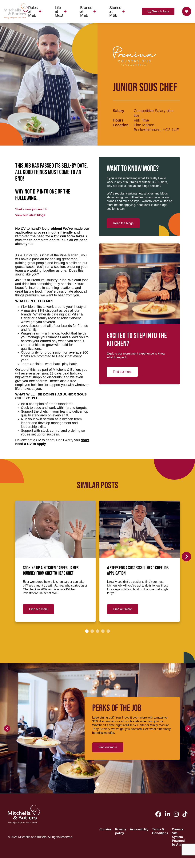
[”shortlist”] (186, 11)
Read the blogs (123, 223)
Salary (118, 111)
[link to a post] (55, 529)
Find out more (122, 371)
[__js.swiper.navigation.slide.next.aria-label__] (186, 556)
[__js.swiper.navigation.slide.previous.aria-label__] (7, 728)
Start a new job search (31, 209)
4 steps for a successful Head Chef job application (138, 570)
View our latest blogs (30, 215)
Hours (118, 120)
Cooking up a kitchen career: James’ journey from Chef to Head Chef (51, 570)
